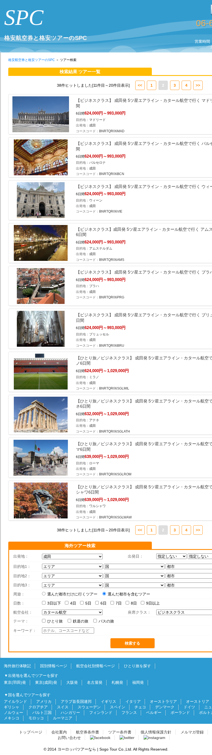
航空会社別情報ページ (95, 666)
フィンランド (100, 712)
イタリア (133, 701)
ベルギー (153, 712)
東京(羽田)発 (15, 682)
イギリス (108, 701)
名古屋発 (94, 682)
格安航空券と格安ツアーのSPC (31, 60)
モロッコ (36, 718)
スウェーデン (89, 707)
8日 (134, 603)
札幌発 (117, 682)
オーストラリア (163, 701)
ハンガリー (70, 712)
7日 (119, 603)
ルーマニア (62, 718)
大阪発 (72, 682)
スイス (62, 707)
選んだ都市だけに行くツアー (72, 594)
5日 (88, 603)
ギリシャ (11, 707)
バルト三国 (42, 712)
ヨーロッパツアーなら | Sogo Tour (87, 749)
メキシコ (11, 718)
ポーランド (180, 712)
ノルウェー (13, 712)
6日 (103, 603)
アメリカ (44, 701)
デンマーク (164, 707)
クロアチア (38, 707)
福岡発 (138, 682)
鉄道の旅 (81, 621)
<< (140, 85)
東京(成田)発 (46, 682)
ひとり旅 (55, 621)
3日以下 (54, 603)
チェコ (140, 707)
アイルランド (15, 701)
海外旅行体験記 (17, 666)
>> (198, 85)
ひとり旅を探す (137, 666)
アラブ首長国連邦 (76, 701)
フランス (129, 712)
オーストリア (197, 701)
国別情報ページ (53, 666)
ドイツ (189, 707)
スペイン (117, 707)
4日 (73, 603)
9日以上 (153, 603)
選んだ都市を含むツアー (129, 594)
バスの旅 (107, 621)
